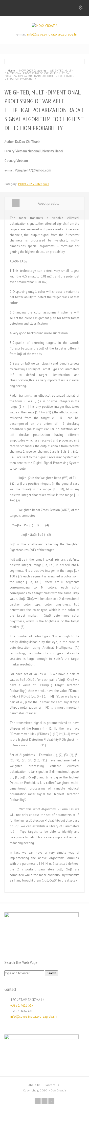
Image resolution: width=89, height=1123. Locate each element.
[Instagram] (44, 1101)
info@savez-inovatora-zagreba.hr (52, 34)
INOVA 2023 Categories (33, 184)
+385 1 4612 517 (21, 1005)
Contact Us (51, 1085)
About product (48, 203)
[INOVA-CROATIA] (45, 26)
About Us (34, 1085)
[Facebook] (38, 1101)
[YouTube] (51, 1101)
